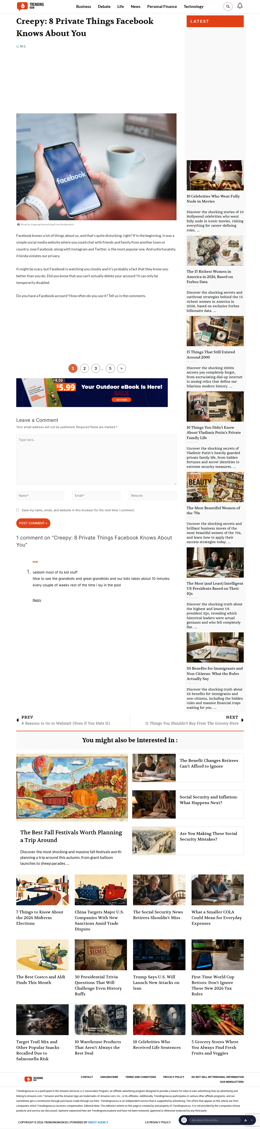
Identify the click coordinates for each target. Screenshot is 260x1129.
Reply (37, 600)
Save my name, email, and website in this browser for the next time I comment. (78, 510)
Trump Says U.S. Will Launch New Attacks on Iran (156, 982)
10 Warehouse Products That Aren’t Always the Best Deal (98, 1047)
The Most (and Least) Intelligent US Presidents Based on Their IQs (215, 588)
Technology (194, 6)
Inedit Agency (98, 1122)
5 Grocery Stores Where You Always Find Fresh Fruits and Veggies (215, 1047)
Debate (104, 6)
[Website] (153, 496)
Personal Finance (162, 6)
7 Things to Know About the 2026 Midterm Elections (39, 918)
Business (83, 6)
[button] (228, 6)
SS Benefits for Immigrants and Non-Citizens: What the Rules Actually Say (215, 673)
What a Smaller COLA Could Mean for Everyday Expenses (217, 918)
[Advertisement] (96, 83)
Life (120, 6)
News (135, 6)
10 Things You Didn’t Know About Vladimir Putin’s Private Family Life (214, 432)
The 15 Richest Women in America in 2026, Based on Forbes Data (210, 276)
